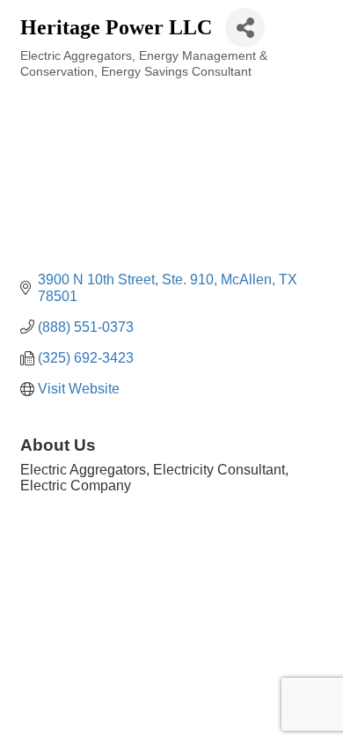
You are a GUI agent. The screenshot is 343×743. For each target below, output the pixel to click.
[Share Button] (245, 28)
